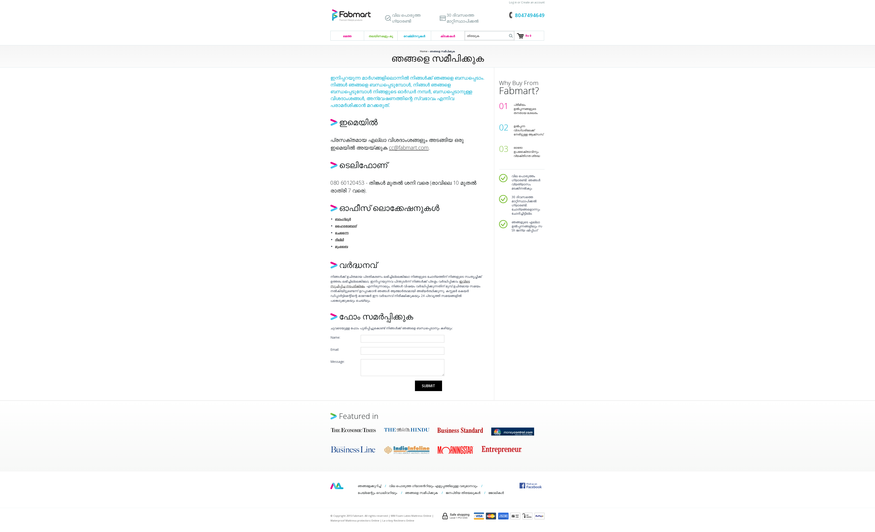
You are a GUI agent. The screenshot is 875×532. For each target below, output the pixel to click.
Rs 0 (528, 36)
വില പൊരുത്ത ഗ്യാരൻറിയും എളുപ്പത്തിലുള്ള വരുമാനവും (433, 486)
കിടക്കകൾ (447, 36)
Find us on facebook (531, 485)
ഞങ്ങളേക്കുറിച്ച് (369, 486)
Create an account (533, 2)
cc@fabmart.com (409, 147)
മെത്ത (347, 36)
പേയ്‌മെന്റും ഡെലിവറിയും (377, 492)
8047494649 (530, 15)
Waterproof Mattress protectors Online (354, 520)
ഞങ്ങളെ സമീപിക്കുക (421, 492)
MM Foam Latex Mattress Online (411, 515)
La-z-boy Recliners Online (398, 520)
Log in (513, 2)
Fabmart (336, 486)
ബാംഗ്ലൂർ (343, 219)
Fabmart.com (351, 15)
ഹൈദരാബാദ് (346, 226)
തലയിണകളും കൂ (381, 36)
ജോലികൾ (496, 492)
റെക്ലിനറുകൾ (414, 36)
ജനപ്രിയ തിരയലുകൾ (463, 492)
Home (423, 51)
